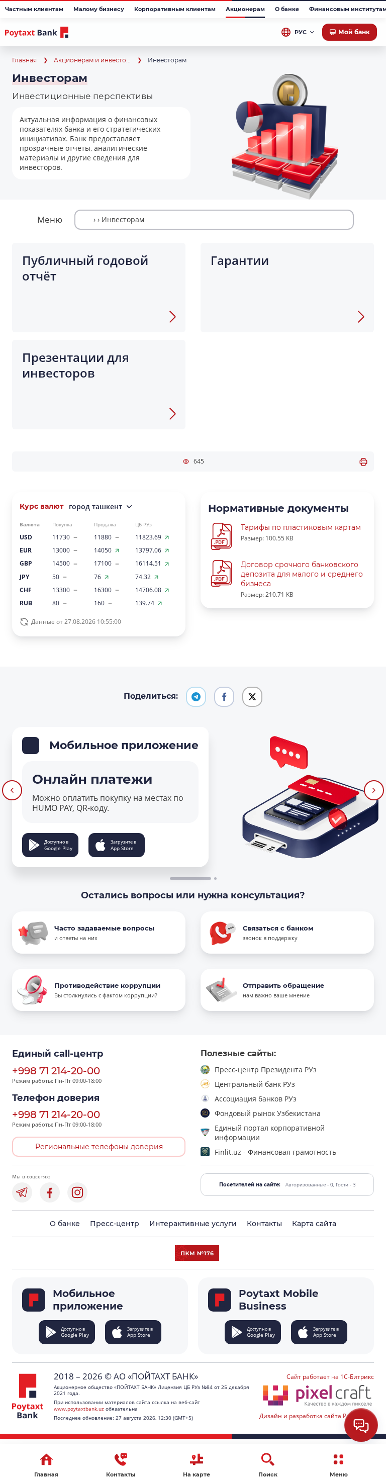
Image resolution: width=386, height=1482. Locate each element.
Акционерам (245, 9)
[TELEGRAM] (22, 1192)
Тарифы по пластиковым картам (301, 527)
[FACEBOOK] (50, 1192)
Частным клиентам (34, 9)
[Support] (361, 1425)
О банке (287, 9)
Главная (24, 60)
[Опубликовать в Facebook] (224, 697)
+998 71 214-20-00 (56, 1071)
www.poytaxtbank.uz (79, 1408)
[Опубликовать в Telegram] (196, 697)
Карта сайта (314, 1223)
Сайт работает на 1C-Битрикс (330, 1376)
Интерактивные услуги (193, 1223)
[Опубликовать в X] (252, 697)
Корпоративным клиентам (175, 9)
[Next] (374, 790)
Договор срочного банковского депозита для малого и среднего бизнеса (302, 574)
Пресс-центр (114, 1223)
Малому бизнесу (98, 9)
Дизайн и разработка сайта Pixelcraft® (316, 1416)
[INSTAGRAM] (77, 1192)
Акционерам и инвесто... (92, 60)
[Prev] (12, 790)
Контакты (264, 1223)
